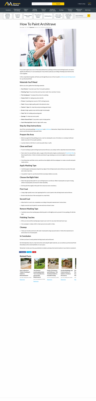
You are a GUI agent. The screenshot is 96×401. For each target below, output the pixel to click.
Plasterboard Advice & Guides (38, 16)
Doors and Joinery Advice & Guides (58, 16)
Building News (48, 16)
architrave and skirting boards (67, 77)
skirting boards (39, 129)
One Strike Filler (70, 153)
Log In (89, 3)
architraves (48, 129)
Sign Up (89, 4)
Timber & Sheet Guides (28, 16)
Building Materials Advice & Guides (7, 16)
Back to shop (82, 3)
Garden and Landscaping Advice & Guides (68, 16)
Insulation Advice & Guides (17, 16)
